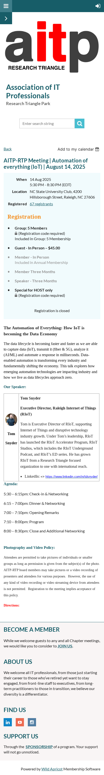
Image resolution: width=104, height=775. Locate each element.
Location (19, 191)
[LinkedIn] (8, 722)
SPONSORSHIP (39, 746)
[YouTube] (20, 722)
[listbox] (79, 149)
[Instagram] (32, 722)
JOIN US (65, 646)
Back (8, 148)
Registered (17, 203)
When (21, 179)
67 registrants (41, 203)
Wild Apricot (52, 769)
